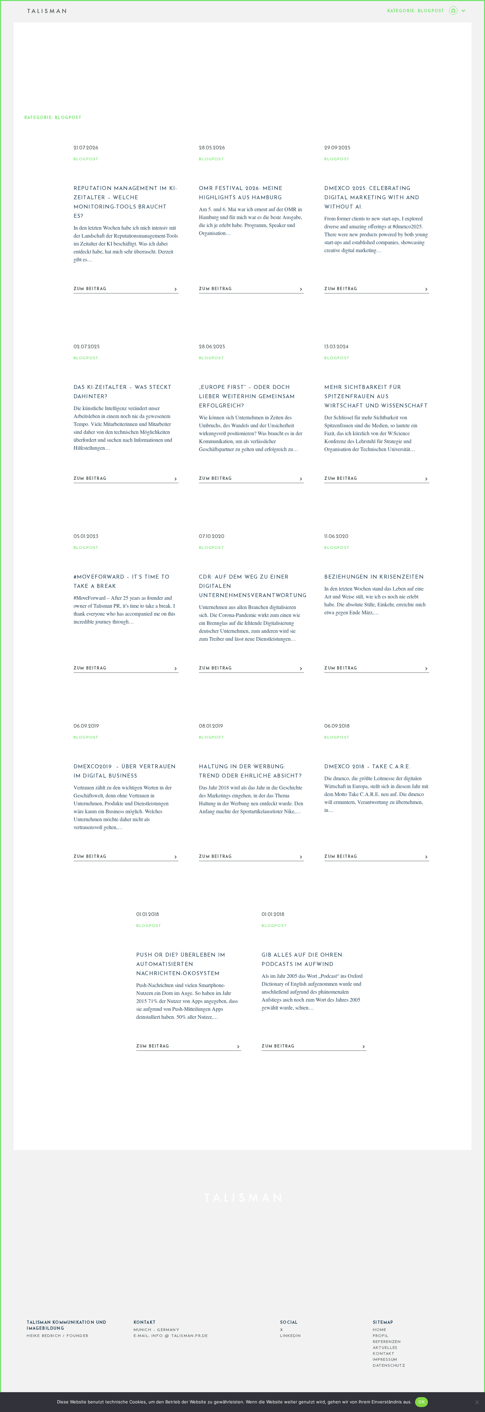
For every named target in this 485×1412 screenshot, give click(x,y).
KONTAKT (383, 1354)
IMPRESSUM (385, 1360)
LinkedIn (290, 1336)
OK (421, 1401)
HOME (379, 1330)
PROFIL (380, 1336)
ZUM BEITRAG (90, 289)
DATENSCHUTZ (389, 1366)
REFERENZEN (387, 1342)
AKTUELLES (385, 1348)
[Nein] (476, 1402)
